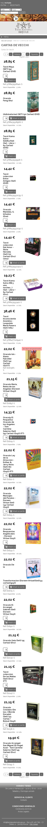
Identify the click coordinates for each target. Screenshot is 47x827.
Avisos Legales (23, 811)
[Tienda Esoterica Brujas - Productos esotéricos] (23, 27)
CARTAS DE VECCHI (27, 41)
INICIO (16, 41)
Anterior (17, 54)
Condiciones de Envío (23, 809)
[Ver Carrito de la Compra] (15, 18)
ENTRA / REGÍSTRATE (10, 5)
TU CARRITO (6, 17)
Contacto (23, 800)
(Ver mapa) (34, 824)
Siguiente (34, 54)
